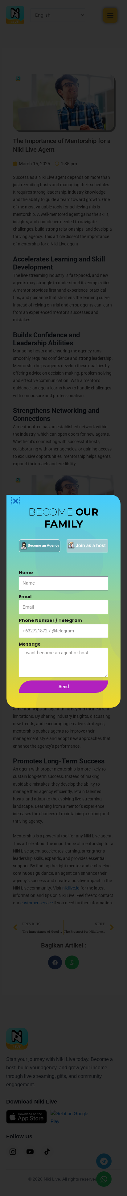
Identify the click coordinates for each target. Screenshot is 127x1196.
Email (25, 597)
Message (30, 644)
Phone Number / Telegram (50, 620)
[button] (15, 500)
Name (26, 572)
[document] (63, 598)
